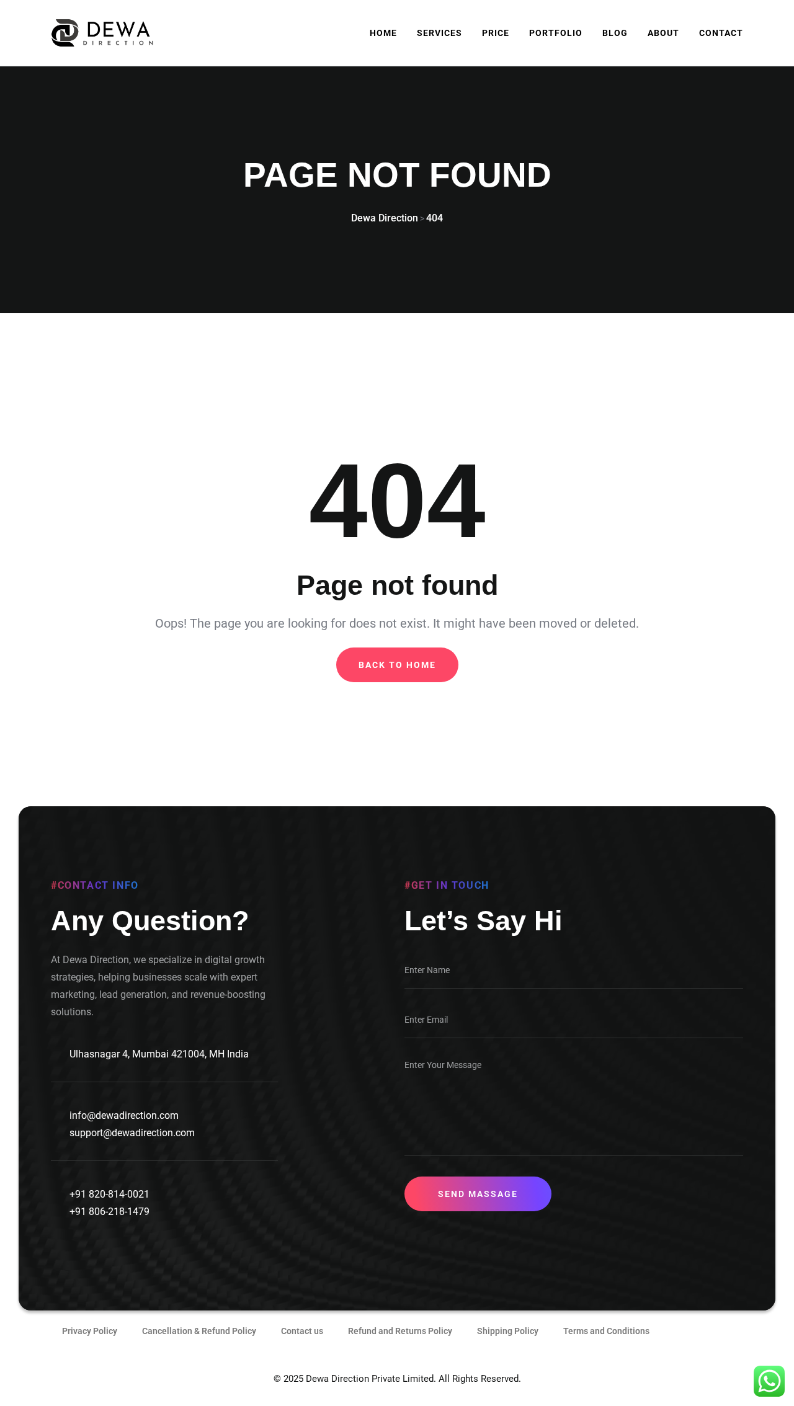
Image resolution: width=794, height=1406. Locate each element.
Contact (721, 33)
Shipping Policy (507, 1331)
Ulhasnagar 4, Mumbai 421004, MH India (159, 1054)
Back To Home (397, 665)
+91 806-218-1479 (109, 1211)
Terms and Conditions (606, 1331)
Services (439, 33)
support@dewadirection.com (132, 1133)
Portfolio (555, 33)
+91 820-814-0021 (109, 1194)
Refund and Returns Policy (400, 1331)
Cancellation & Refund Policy (199, 1331)
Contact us (302, 1331)
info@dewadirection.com (124, 1115)
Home (383, 33)
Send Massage (478, 1194)
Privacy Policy (89, 1331)
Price (495, 33)
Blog (615, 33)
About (663, 33)
